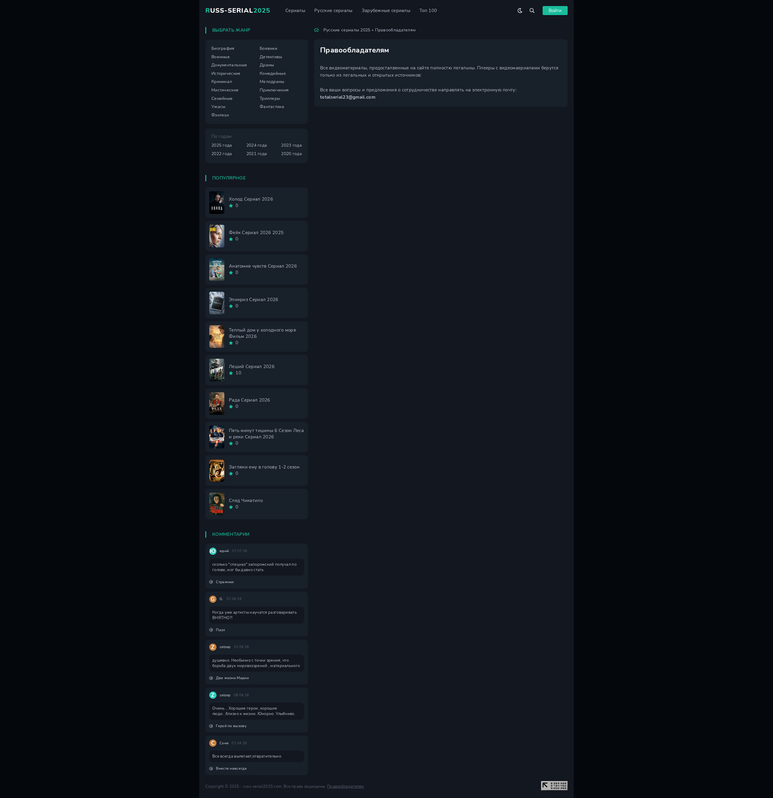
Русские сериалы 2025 (346, 30)
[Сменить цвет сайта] (519, 10)
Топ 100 (428, 11)
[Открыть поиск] (532, 10)
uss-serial (237, 10)
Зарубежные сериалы (386, 11)
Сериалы (295, 11)
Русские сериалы (333, 11)
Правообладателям (345, 786)
